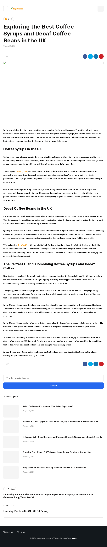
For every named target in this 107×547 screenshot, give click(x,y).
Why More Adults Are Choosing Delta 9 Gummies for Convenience (54, 467)
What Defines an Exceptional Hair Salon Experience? (48, 406)
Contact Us (8, 532)
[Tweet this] (90, 56)
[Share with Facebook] (85, 56)
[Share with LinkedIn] (95, 56)
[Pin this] (101, 56)
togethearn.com (70, 538)
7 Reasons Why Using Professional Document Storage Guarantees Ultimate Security (62, 437)
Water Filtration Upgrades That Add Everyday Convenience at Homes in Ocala (60, 421)
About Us (21, 532)
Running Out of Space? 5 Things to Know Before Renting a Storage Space (58, 452)
